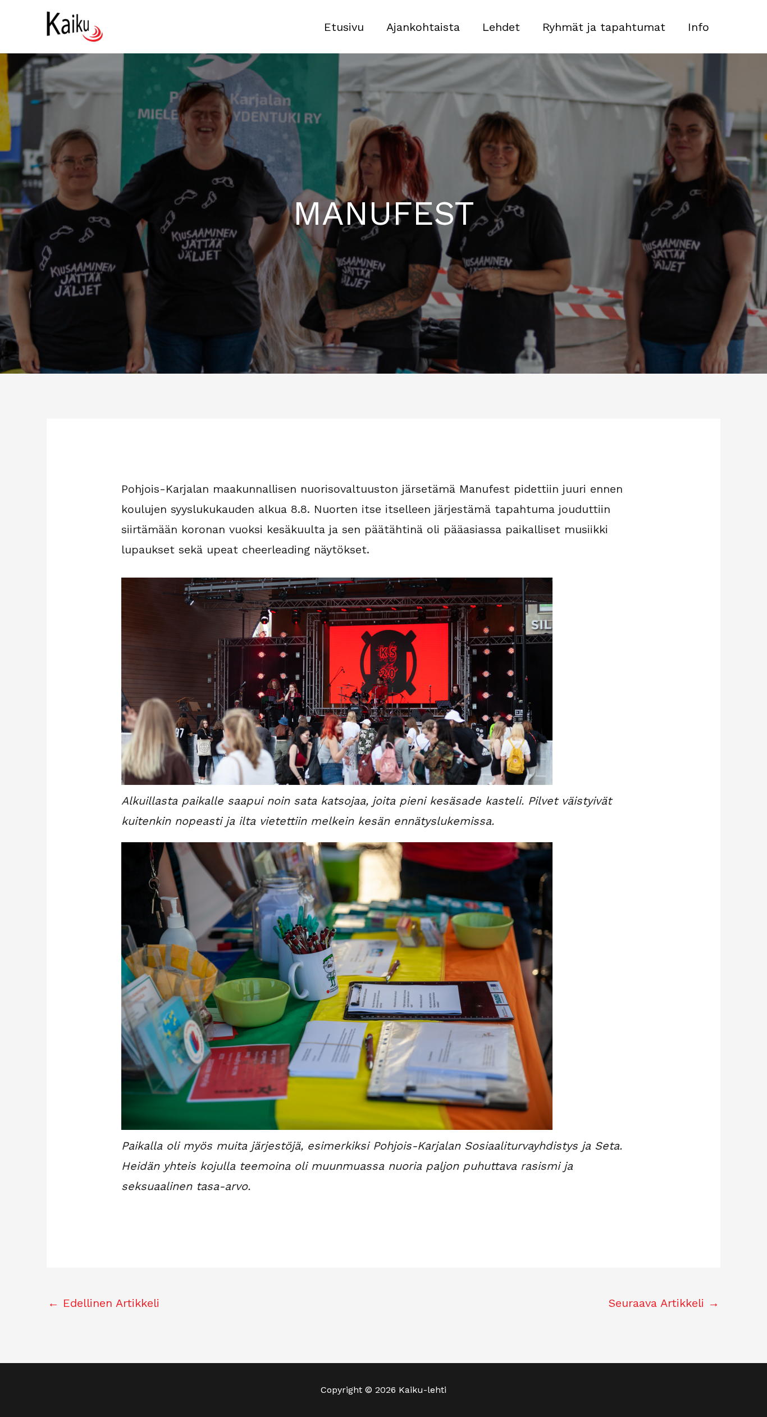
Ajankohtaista (423, 27)
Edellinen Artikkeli (103, 1303)
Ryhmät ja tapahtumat (603, 27)
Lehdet (501, 27)
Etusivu (344, 27)
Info (698, 27)
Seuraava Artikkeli (664, 1303)
